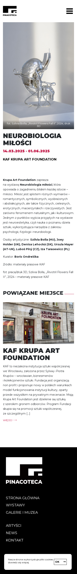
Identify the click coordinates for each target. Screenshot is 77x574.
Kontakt (14, 540)
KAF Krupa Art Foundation (29, 159)
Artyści (13, 525)
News (11, 533)
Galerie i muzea (22, 512)
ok (57, 561)
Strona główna (22, 498)
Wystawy (15, 505)
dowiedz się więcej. (18, 562)
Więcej (7, 420)
